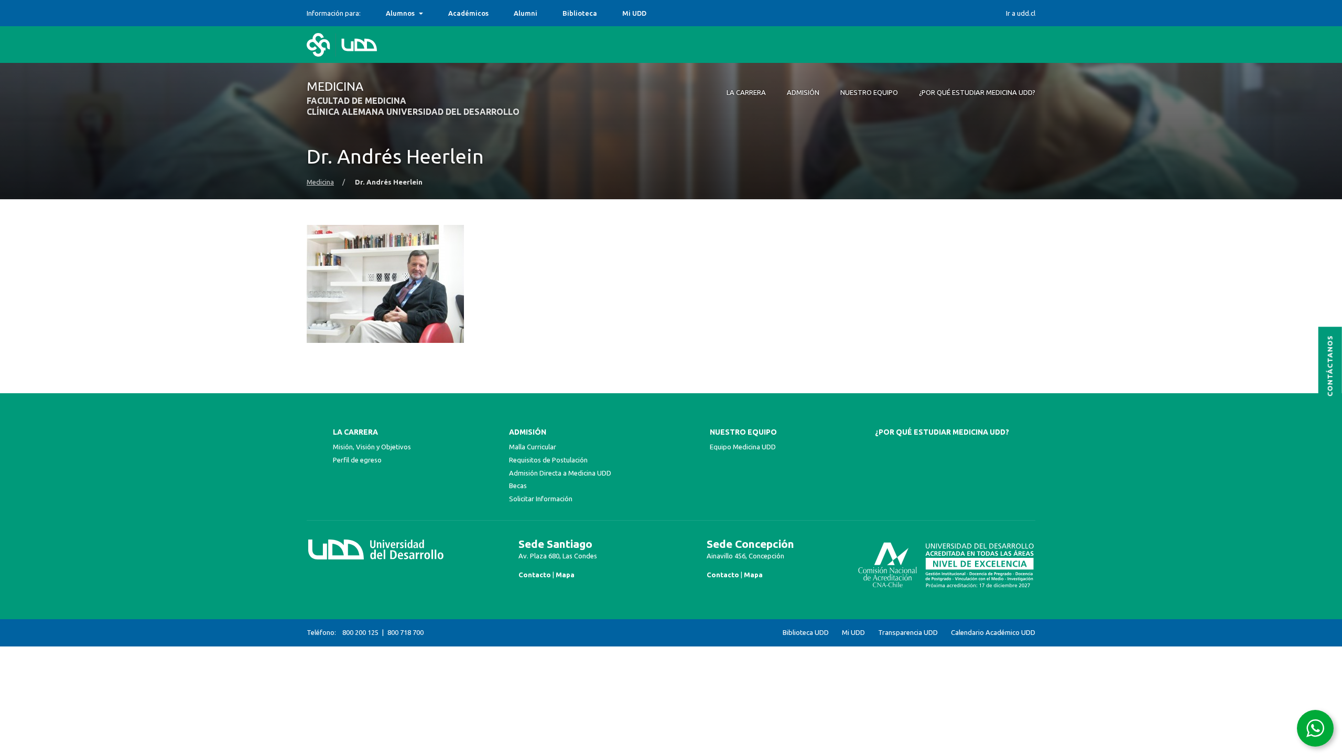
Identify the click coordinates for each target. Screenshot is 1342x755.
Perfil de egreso (357, 459)
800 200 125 (360, 632)
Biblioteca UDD (806, 633)
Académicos (468, 13)
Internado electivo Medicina (433, 13)
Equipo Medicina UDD (743, 446)
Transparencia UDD (908, 633)
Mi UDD (634, 13)
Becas (518, 485)
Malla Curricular (532, 446)
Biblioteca (579, 13)
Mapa (565, 574)
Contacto (534, 574)
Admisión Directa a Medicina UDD (560, 473)
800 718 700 (405, 632)
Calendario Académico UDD (993, 633)
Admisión (527, 432)
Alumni (525, 13)
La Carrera (355, 432)
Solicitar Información (540, 498)
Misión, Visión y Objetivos (372, 446)
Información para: (334, 13)
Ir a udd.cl (1020, 13)
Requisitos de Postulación (548, 459)
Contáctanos (1330, 365)
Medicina (320, 182)
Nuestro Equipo (743, 432)
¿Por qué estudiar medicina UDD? (942, 432)
